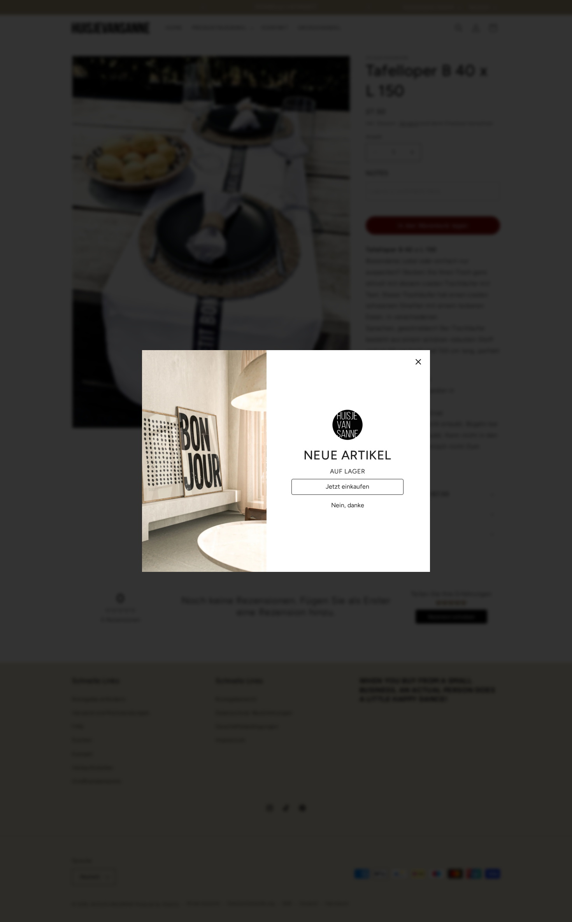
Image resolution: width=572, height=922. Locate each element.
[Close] (418, 361)
